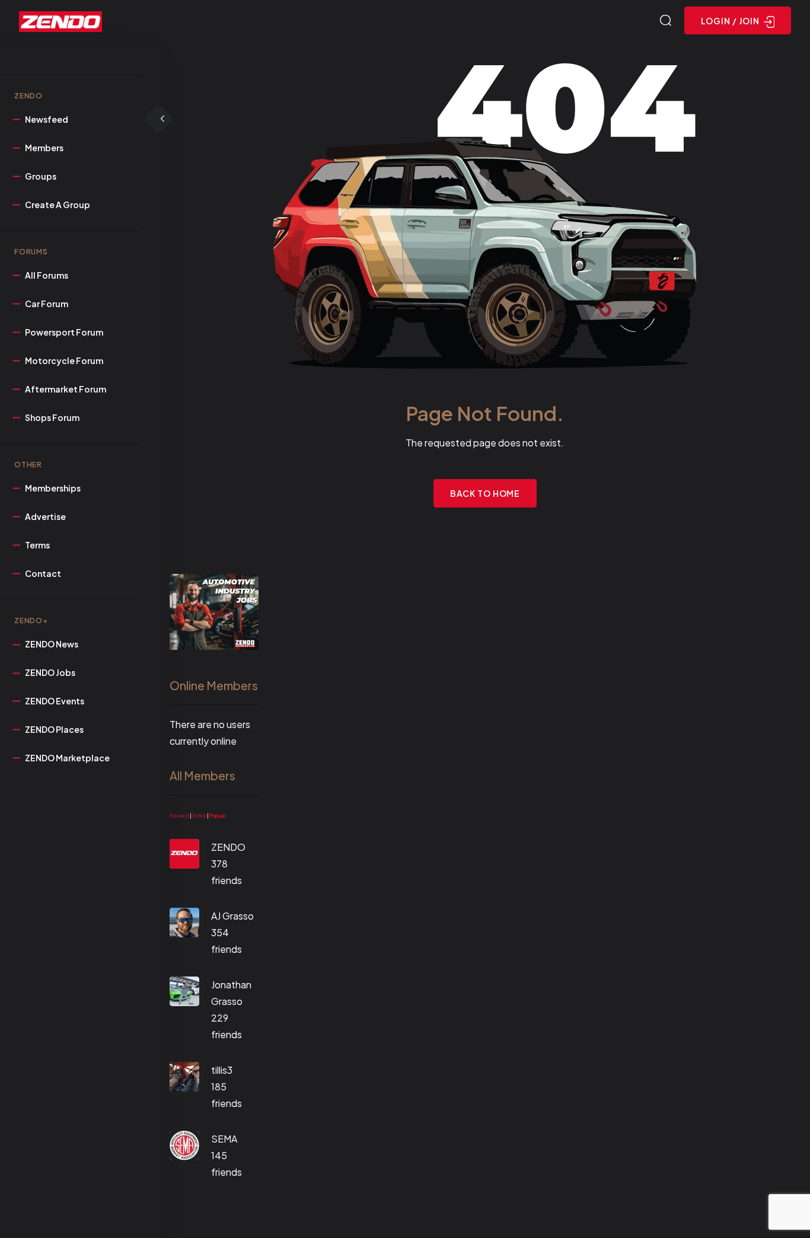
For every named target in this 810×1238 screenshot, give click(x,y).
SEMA (224, 1138)
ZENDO (228, 847)
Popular (217, 816)
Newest (179, 816)
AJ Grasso (232, 916)
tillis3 (221, 1070)
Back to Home (485, 493)
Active (199, 816)
